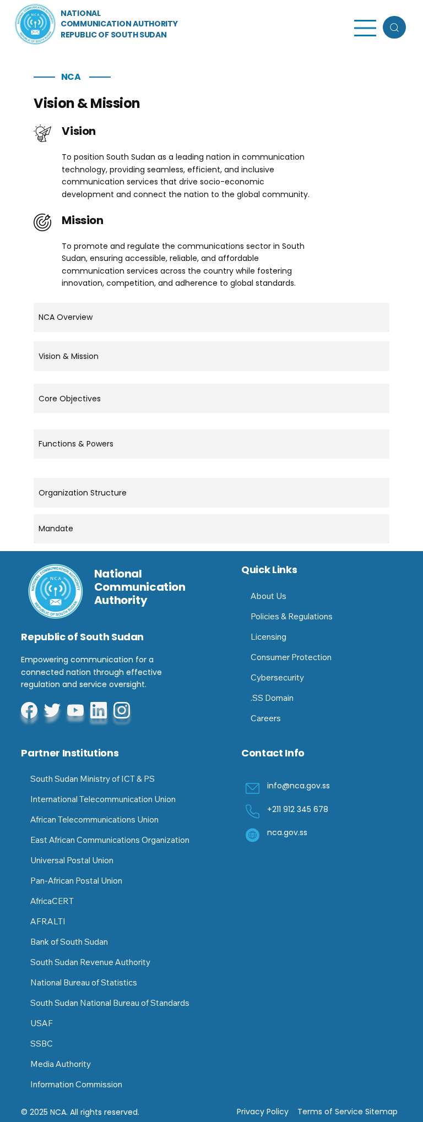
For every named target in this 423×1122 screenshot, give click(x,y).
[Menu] (366, 28)
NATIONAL (81, 13)
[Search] (394, 27)
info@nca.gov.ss (298, 785)
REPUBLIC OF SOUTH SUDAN (114, 34)
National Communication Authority (140, 587)
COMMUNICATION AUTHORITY (119, 23)
